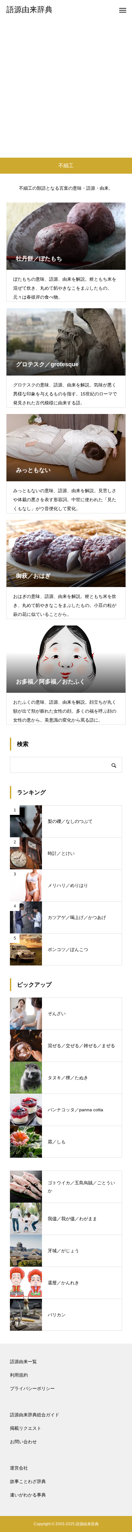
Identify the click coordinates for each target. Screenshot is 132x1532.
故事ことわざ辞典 (28, 1481)
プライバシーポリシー (32, 1388)
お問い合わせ (23, 1441)
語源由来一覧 (23, 1361)
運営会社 (19, 1467)
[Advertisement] (66, 88)
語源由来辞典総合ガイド (34, 1414)
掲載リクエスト (25, 1428)
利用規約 (19, 1375)
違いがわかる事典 (28, 1494)
